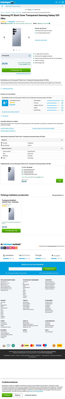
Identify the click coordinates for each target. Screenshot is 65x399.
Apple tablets (26, 302)
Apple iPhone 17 (4, 281)
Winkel (25, 330)
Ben (23, 283)
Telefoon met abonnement (31, 280)
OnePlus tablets (26, 306)
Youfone (24, 297)
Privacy (32, 355)
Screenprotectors (48, 303)
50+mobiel (25, 281)
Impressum (38, 355)
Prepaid (2, 325)
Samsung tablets (26, 303)
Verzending (47, 322)
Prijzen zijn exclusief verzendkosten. (48, 351)
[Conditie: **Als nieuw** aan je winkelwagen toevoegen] (59, 181)
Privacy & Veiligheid (5, 333)
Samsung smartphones (50, 283)
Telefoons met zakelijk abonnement (30, 325)
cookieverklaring (39, 391)
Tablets (25, 300)
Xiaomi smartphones (49, 286)
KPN (24, 288)
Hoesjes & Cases (48, 302)
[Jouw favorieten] (59, 2)
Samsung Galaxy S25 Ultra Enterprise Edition (43, 128)
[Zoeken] (62, 6)
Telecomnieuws (4, 324)
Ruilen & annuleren (49, 327)
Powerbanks (47, 305)
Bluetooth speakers (49, 310)
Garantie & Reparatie (49, 325)
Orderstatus (47, 324)
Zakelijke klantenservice (28, 324)
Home (2, 12)
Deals (47, 330)
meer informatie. (48, 352)
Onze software (4, 336)
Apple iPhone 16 (4, 284)
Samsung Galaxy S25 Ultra (7, 128)
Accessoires (7, 12)
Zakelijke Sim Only (27, 327)
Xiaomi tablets (26, 305)
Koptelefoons (48, 308)
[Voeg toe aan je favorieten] (30, 56)
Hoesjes (13, 12)
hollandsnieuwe (26, 287)
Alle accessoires (48, 312)
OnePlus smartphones (50, 284)
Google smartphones (49, 288)
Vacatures (3, 337)
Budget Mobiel (26, 284)
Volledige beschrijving (8, 88)
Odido (24, 291)
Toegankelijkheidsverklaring (6, 334)
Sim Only (3, 300)
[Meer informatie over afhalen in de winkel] (49, 23)
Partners (18, 355)
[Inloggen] (56, 2)
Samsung (18, 12)
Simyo (24, 294)
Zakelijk (25, 321)
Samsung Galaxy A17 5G (6, 288)
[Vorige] (4, 37)
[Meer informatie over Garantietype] (1, 145)
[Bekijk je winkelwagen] (62, 2)
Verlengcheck (3, 322)
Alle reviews (5, 115)
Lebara (24, 290)
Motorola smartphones (50, 287)
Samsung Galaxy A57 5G (6, 287)
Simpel (24, 293)
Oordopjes (47, 306)
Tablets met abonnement (28, 309)
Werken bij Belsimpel (25, 355)
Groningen (25, 331)
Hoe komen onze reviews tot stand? (10, 111)
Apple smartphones (49, 281)
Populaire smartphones (8, 280)
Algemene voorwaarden (56, 355)
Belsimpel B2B (26, 322)
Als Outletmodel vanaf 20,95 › (23, 73)
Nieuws (13, 355)
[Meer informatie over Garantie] (1, 143)
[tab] (13, 50)
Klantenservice (50, 321)
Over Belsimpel (4, 331)
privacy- (31, 391)
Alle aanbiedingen (49, 331)
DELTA (24, 286)
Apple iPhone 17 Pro (5, 283)
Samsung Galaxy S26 (5, 286)
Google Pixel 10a (4, 290)
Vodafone (25, 296)
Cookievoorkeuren (46, 355)
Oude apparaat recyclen (6, 327)
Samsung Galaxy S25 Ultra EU (8, 131)
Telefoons (48, 280)
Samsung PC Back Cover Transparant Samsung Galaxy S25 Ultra (36, 12)
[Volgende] (28, 37)
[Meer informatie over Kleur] (1, 157)
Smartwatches (48, 309)
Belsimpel (4, 330)
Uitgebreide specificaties (41, 40)
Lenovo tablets (26, 308)
